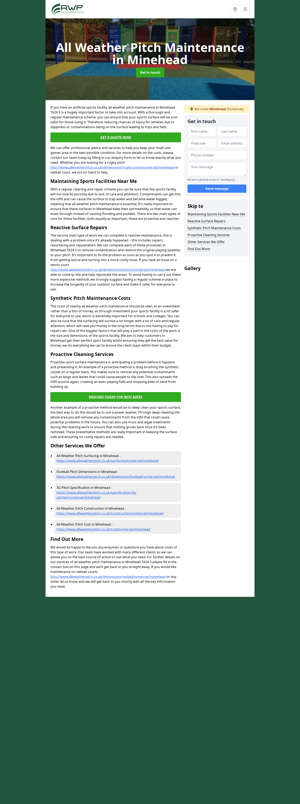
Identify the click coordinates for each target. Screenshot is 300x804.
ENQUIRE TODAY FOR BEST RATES (115, 397)
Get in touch (150, 72)
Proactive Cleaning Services (209, 235)
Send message (217, 189)
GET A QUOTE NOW (115, 137)
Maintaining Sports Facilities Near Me (216, 214)
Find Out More (199, 249)
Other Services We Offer (206, 242)
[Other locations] (235, 9)
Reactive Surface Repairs (207, 221)
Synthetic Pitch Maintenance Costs (214, 228)
